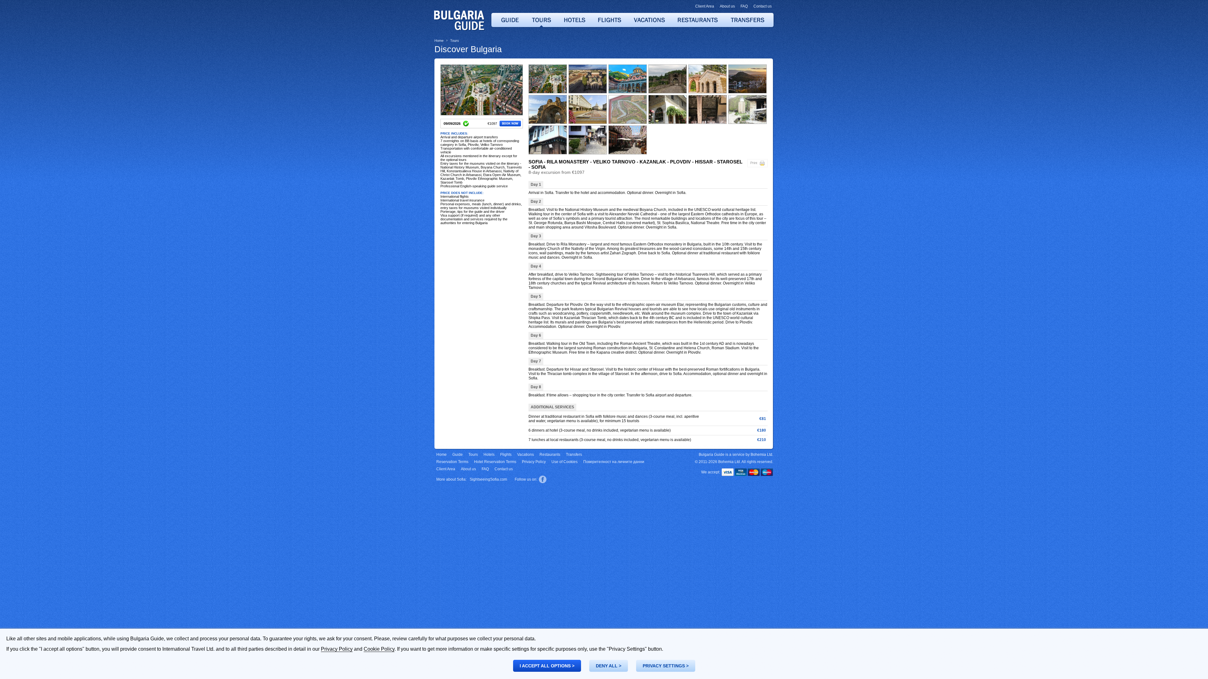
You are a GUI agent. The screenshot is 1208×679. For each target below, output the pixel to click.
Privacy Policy (337, 649)
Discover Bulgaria (468, 49)
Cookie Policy (379, 649)
